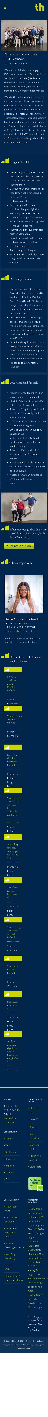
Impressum (8, 1345)
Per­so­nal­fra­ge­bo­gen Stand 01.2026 (36, 1262)
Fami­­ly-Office (9, 1267)
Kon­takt (9, 1172)
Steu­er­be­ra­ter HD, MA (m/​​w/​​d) (12, 892)
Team (8, 1145)
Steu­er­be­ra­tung (11, 1208)
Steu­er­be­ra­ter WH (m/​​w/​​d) (12, 969)
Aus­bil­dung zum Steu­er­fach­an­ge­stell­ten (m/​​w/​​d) (12, 851)
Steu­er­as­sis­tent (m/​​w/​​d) (13, 1005)
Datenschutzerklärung (24, 1345)
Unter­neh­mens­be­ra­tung (11, 1232)
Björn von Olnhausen (35, 1146)
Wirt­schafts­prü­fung (12, 1219)
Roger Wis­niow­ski (35, 1157)
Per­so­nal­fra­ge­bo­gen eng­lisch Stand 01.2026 (36, 1225)
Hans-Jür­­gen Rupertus (34, 1123)
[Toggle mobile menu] (5, 7)
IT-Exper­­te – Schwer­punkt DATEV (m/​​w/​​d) (12, 684)
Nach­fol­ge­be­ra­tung (11, 1256)
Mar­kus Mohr (34, 1136)
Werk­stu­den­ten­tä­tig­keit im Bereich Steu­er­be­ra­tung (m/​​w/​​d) (12, 1051)
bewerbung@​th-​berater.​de (19, 631)
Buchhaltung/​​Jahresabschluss (12, 1277)
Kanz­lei (9, 1138)
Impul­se (9, 1165)
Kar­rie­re (10, 1158)
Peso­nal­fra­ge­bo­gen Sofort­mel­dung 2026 (35, 1213)
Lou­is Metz (35, 1166)
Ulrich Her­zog (35, 1110)
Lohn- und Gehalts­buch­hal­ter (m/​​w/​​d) (12, 759)
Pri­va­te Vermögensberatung (12, 1245)
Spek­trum (10, 1152)
